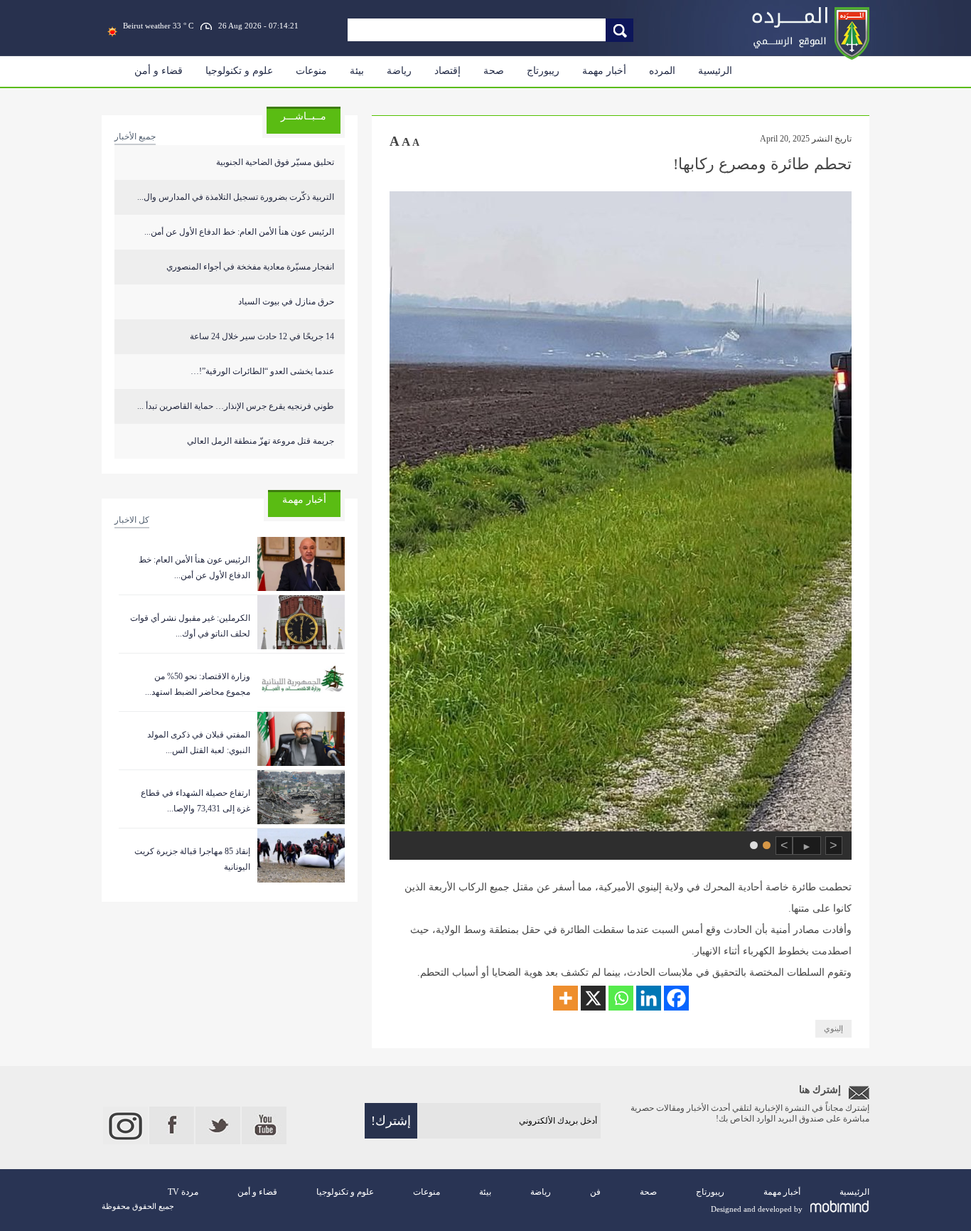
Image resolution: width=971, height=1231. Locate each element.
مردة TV (183, 1192)
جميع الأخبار (135, 137)
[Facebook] (676, 998)
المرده (662, 70)
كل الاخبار (131, 520)
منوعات (311, 70)
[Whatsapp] (620, 998)
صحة (493, 70)
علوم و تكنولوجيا (239, 70)
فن (595, 1192)
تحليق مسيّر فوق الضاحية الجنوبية (275, 162)
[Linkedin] (648, 998)
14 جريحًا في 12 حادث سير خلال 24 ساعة (262, 336)
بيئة (357, 70)
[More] (565, 998)
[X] (593, 998)
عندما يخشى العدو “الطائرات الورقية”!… (262, 371)
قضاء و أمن (158, 70)
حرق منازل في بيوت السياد (286, 302)
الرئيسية (715, 70)
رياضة (399, 70)
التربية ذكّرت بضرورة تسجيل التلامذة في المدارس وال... (235, 197)
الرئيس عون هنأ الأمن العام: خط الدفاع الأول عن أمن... (239, 232)
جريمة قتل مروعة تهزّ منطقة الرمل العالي (260, 441)
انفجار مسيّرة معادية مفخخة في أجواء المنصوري (250, 267)
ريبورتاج (543, 70)
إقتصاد (447, 70)
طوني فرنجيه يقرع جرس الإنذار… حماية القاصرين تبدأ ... (235, 406)
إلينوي (833, 1028)
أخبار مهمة (604, 70)
